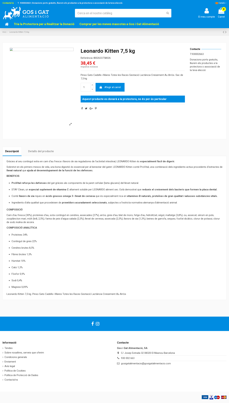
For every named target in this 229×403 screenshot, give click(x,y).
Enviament (10, 361)
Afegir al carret (112, 87)
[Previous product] (224, 32)
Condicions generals (16, 357)
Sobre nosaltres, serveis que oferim (24, 352)
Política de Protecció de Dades (21, 375)
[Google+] (91, 108)
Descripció (12, 151)
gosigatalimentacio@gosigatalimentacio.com (146, 363)
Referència (87, 57)
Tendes (9, 348)
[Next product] (225, 32)
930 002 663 (127, 358)
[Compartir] (82, 108)
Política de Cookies (15, 370)
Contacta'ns (8, 3)
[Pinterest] (96, 108)
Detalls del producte (41, 151)
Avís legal (10, 366)
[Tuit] (86, 108)
